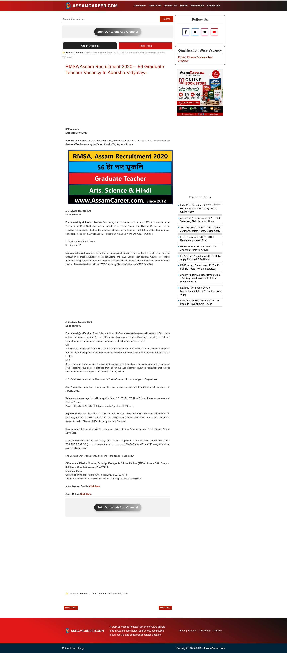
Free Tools (145, 45)
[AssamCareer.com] (84, 630)
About (182, 630)
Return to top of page (73, 648)
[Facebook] (185, 31)
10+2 (184, 57)
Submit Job (213, 5)
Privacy (218, 630)
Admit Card (155, 5)
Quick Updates (90, 45)
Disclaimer (205, 630)
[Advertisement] (117, 102)
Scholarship (197, 5)
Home (68, 52)
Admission (140, 5)
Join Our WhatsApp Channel (117, 31)
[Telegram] (204, 31)
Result (184, 5)
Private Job (170, 5)
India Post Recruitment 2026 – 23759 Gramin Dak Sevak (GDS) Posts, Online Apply (200, 208)
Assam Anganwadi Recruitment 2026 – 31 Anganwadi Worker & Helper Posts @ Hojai (200, 278)
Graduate (202, 57)
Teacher (78, 52)
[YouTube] (214, 31)
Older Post (165, 608)
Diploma (191, 57)
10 (179, 57)
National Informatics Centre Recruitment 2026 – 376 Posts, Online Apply (200, 291)
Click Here (94, 486)
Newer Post (70, 608)
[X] (195, 31)
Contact (192, 630)
